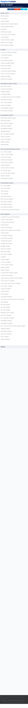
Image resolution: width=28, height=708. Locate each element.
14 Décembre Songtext (6, 99)
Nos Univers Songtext (6, 315)
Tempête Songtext (5, 165)
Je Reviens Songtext (6, 288)
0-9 (1, 696)
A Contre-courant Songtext (7, 222)
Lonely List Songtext (6, 139)
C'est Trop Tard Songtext (7, 162)
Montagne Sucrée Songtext (7, 312)
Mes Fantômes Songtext (7, 110)
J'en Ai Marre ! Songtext (6, 286)
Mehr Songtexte (5, 214)
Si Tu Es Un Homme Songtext (8, 73)
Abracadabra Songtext (6, 204)
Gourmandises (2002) (7, 183)
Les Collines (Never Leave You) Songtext (11, 97)
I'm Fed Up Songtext (6, 262)
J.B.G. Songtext (4, 193)
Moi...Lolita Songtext (5, 310)
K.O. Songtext (4, 18)
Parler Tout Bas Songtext (7, 199)
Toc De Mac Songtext (6, 157)
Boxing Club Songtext (6, 65)
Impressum (3, 700)
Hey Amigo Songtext (6, 170)
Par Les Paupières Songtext (7, 318)
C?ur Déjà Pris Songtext (6, 235)
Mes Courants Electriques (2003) (10, 149)
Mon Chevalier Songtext (6, 60)
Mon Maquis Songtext (6, 196)
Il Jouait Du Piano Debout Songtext (9, 272)
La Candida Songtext (6, 94)
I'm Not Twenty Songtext (7, 264)
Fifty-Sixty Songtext (5, 120)
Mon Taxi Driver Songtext (7, 123)
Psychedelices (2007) (7, 115)
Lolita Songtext (4, 302)
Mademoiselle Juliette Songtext (8, 118)
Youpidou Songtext (5, 175)
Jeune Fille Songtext (6, 68)
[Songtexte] (12, 1)
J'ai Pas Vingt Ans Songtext (7, 167)
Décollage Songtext (5, 131)
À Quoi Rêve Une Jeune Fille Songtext (10, 209)
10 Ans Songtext (5, 57)
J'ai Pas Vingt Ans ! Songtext (8, 280)
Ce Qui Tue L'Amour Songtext (8, 34)
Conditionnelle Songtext (6, 243)
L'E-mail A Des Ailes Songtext (8, 173)
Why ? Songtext (5, 336)
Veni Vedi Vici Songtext (6, 201)
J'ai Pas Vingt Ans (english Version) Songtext (11, 278)
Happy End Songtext (6, 76)
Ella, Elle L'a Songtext (6, 248)
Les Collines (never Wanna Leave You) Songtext (12, 299)
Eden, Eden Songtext (6, 86)
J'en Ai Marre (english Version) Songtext (10, 283)
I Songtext (3, 256)
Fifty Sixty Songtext (5, 251)
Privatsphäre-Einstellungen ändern (15, 700)
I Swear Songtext (5, 259)
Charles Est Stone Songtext (7, 39)
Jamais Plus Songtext (6, 126)
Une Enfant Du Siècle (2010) (9, 83)
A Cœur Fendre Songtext (7, 219)
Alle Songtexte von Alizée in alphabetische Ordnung (12, 6)
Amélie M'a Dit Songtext (6, 159)
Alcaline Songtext (5, 21)
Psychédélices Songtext (6, 128)
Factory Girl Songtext (6, 105)
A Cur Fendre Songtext (6, 102)
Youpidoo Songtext (5, 339)
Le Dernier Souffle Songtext (7, 63)
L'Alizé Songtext (4, 191)
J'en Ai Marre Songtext (6, 151)
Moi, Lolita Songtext (5, 307)
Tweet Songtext (4, 37)
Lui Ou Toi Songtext (5, 188)
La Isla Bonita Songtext (6, 296)
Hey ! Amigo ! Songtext (6, 254)
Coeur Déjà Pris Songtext (7, 178)
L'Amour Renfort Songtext (7, 26)
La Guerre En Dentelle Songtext (8, 71)
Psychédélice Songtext (6, 320)
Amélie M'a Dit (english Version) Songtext (11, 230)
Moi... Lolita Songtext (6, 185)
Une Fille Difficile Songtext (7, 108)
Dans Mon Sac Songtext (6, 79)
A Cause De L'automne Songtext (9, 52)
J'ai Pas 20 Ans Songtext (7, 275)
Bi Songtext (3, 29)
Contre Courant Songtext (7, 154)
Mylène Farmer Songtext (7, 42)
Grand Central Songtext (6, 89)
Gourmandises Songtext (6, 207)
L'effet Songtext (5, 144)
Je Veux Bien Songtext (6, 55)
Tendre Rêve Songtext (6, 331)
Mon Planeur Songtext (6, 31)
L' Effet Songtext (5, 291)
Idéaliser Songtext (5, 267)
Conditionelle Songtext (6, 240)
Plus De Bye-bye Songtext (7, 45)
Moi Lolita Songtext (5, 304)
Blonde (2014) (5, 13)
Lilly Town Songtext (5, 136)
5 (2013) (3, 49)
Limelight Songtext (5, 91)
